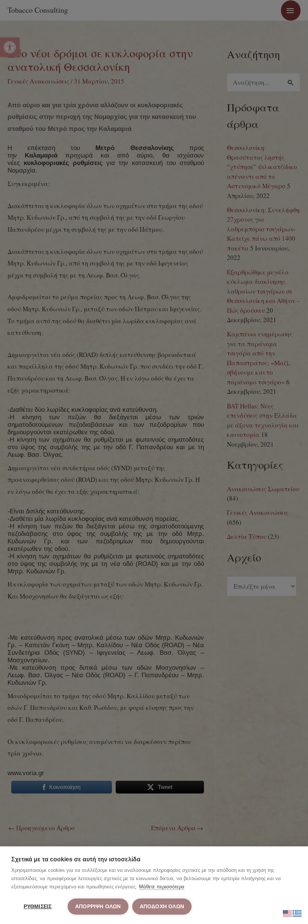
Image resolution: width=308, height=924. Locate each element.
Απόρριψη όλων (98, 906)
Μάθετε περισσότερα (161, 887)
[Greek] (297, 912)
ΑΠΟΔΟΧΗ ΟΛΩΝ (162, 906)
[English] (288, 912)
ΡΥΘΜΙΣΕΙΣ (38, 906)
